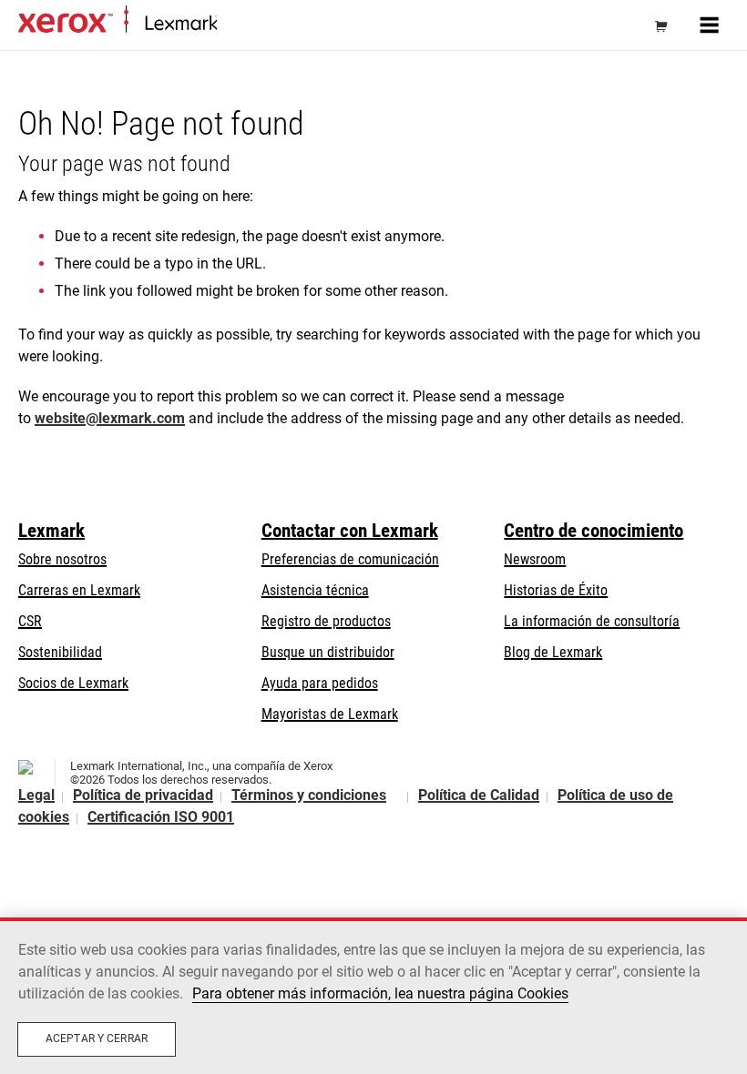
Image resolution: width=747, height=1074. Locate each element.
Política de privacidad (143, 795)
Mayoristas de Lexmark (329, 714)
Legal (36, 795)
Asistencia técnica (315, 590)
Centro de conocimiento (593, 531)
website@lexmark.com (110, 418)
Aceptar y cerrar (97, 1038)
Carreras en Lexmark (79, 590)
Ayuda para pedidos (319, 683)
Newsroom (535, 559)
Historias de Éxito (556, 590)
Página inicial (250, 24)
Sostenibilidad (60, 652)
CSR (30, 621)
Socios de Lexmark (73, 683)
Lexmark (51, 531)
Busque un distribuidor (327, 652)
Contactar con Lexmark (349, 531)
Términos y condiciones (308, 795)
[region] (373, 995)
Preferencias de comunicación (350, 559)
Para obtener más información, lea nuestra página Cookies (380, 993)
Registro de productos (326, 621)
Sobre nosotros (62, 559)
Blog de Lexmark (553, 652)
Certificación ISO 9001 (160, 817)
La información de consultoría (592, 621)
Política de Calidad (478, 795)
